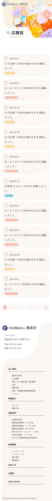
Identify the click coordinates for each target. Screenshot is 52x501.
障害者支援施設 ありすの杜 (23, 422)
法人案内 (12, 368)
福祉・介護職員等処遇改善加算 (23, 391)
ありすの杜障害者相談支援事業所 (24, 437)
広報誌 (11, 473)
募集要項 (15, 460)
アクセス (15, 394)
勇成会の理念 (17, 375)
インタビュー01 (18, 451)
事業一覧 (15, 408)
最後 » (46, 307)
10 (31, 307)
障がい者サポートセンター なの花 (25, 431)
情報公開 (15, 387)
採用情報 (12, 444)
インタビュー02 (18, 454)
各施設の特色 (17, 419)
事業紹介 (12, 398)
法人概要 (15, 378)
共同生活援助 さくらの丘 (22, 435)
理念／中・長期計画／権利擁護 (23, 381)
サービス (15, 405)
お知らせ (12, 464)
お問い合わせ (14, 481)
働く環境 (15, 457)
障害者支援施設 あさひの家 (23, 428)
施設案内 (12, 412)
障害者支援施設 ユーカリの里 (23, 425)
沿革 (13, 385)
